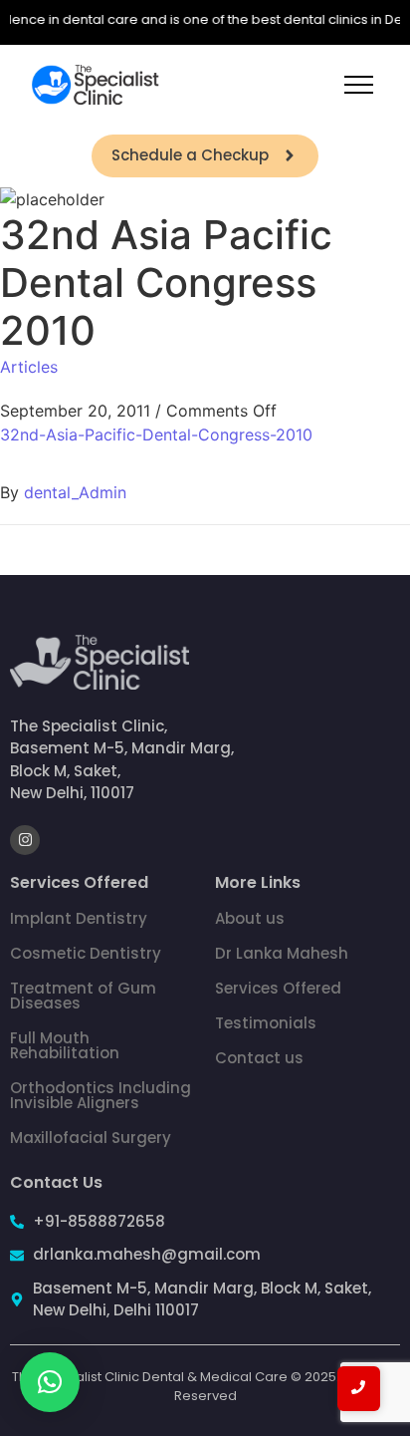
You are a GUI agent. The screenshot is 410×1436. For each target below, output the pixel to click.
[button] (50, 1382)
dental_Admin (75, 492)
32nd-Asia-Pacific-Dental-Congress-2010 (156, 434)
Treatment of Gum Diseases (83, 995)
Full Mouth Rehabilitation (64, 1045)
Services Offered (278, 988)
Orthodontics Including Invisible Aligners (100, 1095)
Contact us (259, 1057)
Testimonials (265, 1022)
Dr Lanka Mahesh (281, 953)
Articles (29, 367)
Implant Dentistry (78, 918)
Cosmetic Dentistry (85, 953)
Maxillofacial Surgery (90, 1137)
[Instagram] (25, 840)
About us (250, 918)
